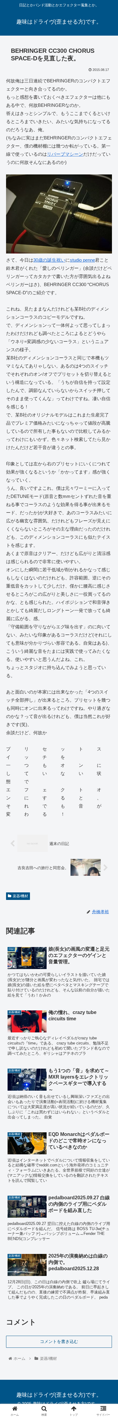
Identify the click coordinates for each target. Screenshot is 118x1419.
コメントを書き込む (59, 1341)
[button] (106, 848)
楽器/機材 (20, 896)
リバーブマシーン (65, 154)
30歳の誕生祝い (49, 260)
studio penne (82, 260)
